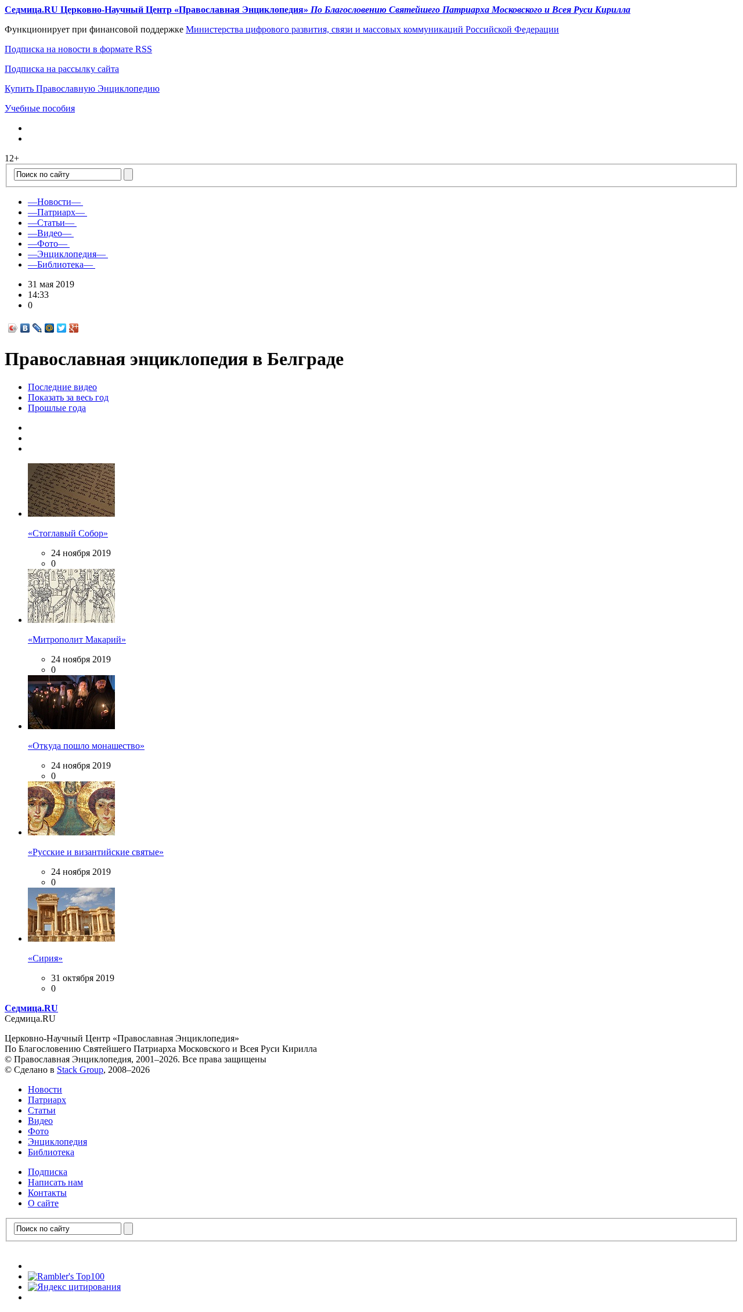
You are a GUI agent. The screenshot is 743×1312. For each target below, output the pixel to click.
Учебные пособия (40, 108)
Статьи (42, 1110)
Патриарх (47, 1100)
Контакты (47, 1193)
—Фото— (47, 243)
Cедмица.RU (31, 1008)
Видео (40, 1121)
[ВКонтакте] (25, 328)
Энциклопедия (57, 1142)
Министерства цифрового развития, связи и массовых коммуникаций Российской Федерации (372, 29)
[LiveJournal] (37, 328)
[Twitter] (62, 328)
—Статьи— (51, 223)
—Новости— (54, 202)
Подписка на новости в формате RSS (78, 49)
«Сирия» (45, 958)
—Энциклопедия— (67, 254)
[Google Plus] (74, 328)
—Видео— (49, 233)
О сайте (43, 1203)
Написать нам (55, 1182)
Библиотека (51, 1152)
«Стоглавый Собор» (68, 533)
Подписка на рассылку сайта (62, 69)
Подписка (47, 1172)
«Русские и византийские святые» (96, 852)
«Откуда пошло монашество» (86, 746)
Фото (38, 1131)
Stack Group (80, 1070)
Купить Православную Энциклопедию (82, 88)
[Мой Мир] (50, 328)
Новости (45, 1089)
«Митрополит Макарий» (77, 639)
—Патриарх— (56, 212)
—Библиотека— (60, 264)
